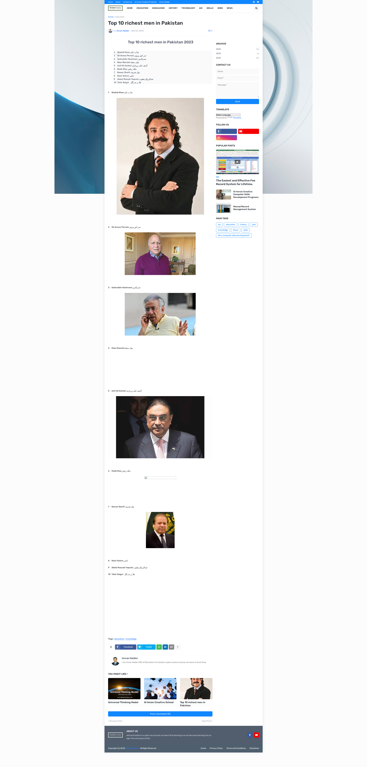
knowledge (131, 639)
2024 (237, 53)
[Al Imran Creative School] (160, 688)
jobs (254, 224)
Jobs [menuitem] (220, 8)
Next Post (206, 721)
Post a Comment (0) (160, 714)
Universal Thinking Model (123, 702)
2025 (237, 49)
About (118, 2)
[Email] (171, 647)
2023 (237, 58)
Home (110, 2)
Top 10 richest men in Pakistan (192, 704)
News (235, 230)
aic (219, 224)
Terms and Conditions (236, 748)
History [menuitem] (173, 8)
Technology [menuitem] (188, 8)
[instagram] (226, 137)
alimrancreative (132, 748)
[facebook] (254, 2)
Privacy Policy (216, 748)
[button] (256, 8)
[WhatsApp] (159, 647)
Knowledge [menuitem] (158, 8)
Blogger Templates (182, 748)
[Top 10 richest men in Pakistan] (196, 688)
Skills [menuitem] (210, 8)
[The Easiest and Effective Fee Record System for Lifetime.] (237, 162)
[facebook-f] (226, 131)
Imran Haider (164, 2)
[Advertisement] (160, 613)
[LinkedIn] (165, 647)
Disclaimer (254, 748)
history (243, 224)
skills (245, 230)
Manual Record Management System (244, 208)
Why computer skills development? (234, 235)
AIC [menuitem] (201, 8)
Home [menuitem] (130, 8)
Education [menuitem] (142, 8)
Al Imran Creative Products (146, 2)
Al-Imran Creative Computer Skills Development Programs (245, 194)
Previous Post (116, 721)
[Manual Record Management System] (223, 208)
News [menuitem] (230, 8)
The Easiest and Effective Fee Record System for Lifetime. (235, 182)
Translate (237, 118)
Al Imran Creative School (159, 702)
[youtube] (258, 2)
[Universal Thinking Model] (124, 688)
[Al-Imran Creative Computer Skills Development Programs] (223, 195)
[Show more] (177, 647)
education (119, 17)
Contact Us (127, 2)
